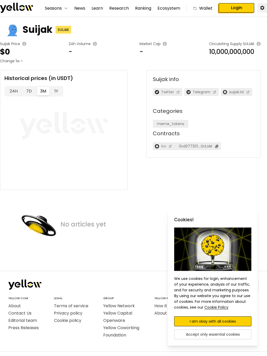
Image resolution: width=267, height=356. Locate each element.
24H (14, 91)
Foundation (114, 335)
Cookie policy (67, 320)
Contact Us (20, 313)
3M (43, 91)
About (14, 306)
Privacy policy (68, 313)
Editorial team (22, 320)
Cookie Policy (216, 307)
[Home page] (16, 8)
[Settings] (262, 7)
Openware (114, 320)
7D (29, 91)
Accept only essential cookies (213, 334)
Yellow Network (119, 306)
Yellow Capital (117, 313)
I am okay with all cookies (213, 321)
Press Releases (23, 328)
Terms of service (71, 306)
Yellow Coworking (121, 328)
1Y (56, 91)
